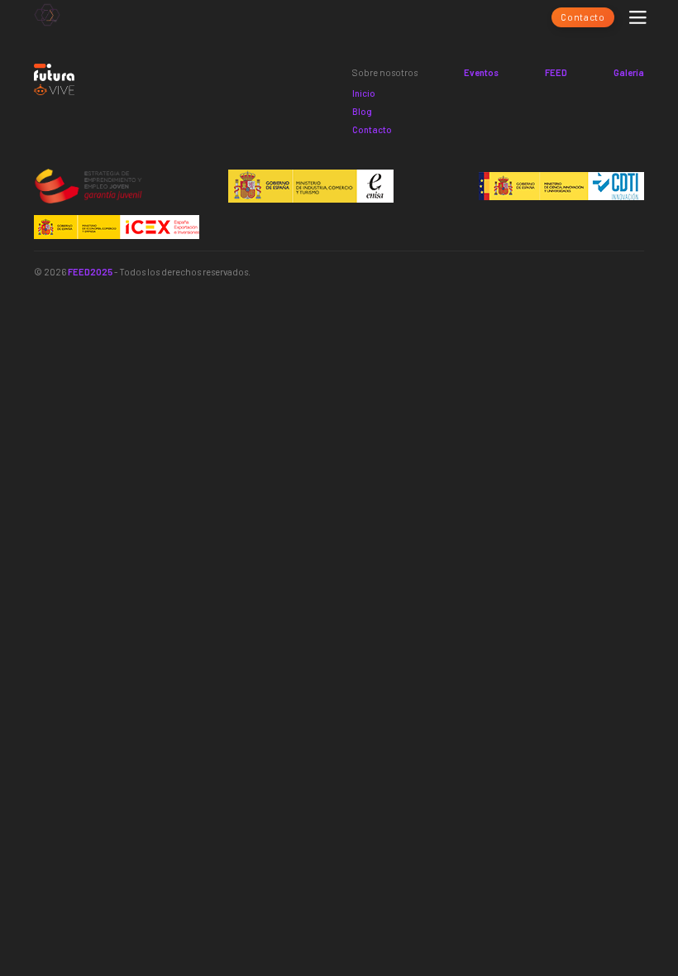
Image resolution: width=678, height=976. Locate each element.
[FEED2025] (47, 17)
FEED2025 (90, 271)
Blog (362, 111)
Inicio (363, 93)
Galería (629, 72)
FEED (556, 72)
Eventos (481, 72)
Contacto (583, 17)
